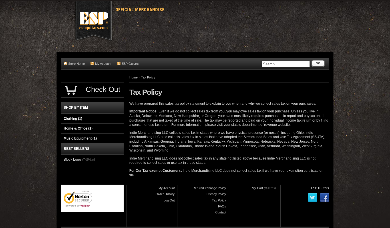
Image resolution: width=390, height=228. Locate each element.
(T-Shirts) (88, 159)
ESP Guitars (130, 63)
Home (133, 77)
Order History (165, 194)
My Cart (257, 188)
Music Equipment (80, 138)
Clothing (73, 119)
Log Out (169, 200)
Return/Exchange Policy (209, 188)
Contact (220, 212)
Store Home (76, 63)
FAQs (222, 206)
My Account (103, 63)
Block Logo (73, 160)
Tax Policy (148, 77)
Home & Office (78, 128)
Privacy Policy (216, 194)
